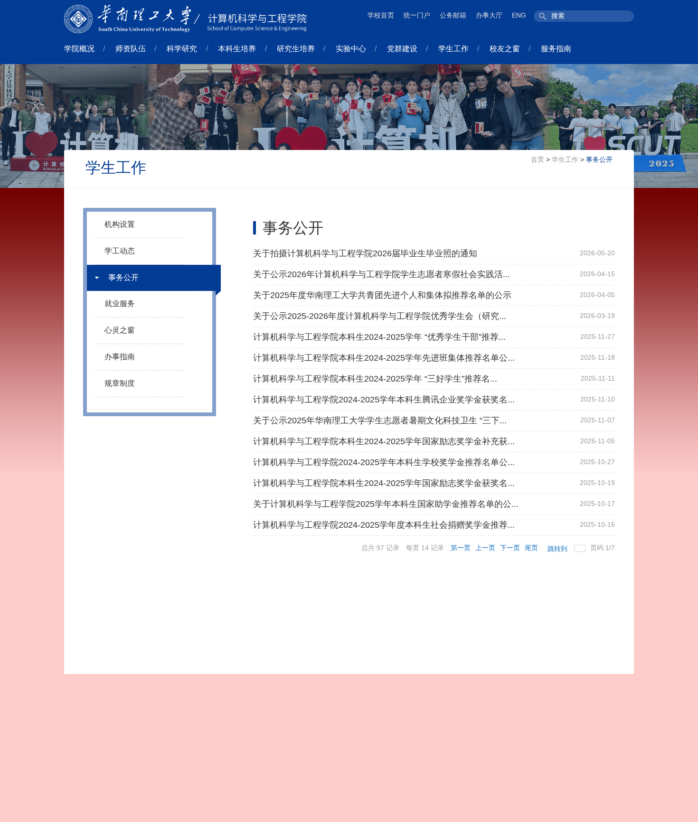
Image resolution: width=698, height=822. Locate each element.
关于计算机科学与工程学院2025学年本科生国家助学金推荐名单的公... (386, 504)
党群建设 (402, 49)
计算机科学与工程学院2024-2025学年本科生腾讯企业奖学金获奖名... (384, 399)
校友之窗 (505, 49)
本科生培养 (237, 49)
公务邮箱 (453, 15)
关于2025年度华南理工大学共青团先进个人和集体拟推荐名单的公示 (382, 295)
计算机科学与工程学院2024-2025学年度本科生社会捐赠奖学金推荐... (384, 525)
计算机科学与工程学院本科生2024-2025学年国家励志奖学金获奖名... (384, 483)
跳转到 (558, 548)
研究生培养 (296, 49)
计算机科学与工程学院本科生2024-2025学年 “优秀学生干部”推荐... (379, 337)
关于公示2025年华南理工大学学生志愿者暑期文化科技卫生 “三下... (380, 420)
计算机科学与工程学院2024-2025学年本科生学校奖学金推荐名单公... (384, 462)
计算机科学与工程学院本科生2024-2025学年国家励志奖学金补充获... (384, 441)
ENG (519, 15)
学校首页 (381, 15)
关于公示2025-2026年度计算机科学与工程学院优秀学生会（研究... (379, 316)
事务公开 (599, 159)
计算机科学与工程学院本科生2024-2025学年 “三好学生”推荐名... (375, 378)
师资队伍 (130, 49)
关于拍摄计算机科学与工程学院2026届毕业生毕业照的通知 (365, 253)
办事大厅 (489, 15)
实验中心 (351, 49)
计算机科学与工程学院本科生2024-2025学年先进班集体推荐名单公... (384, 358)
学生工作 (453, 49)
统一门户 (417, 15)
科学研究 (182, 49)
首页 (537, 159)
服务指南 (556, 49)
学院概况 (79, 49)
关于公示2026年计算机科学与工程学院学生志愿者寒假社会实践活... (381, 274)
